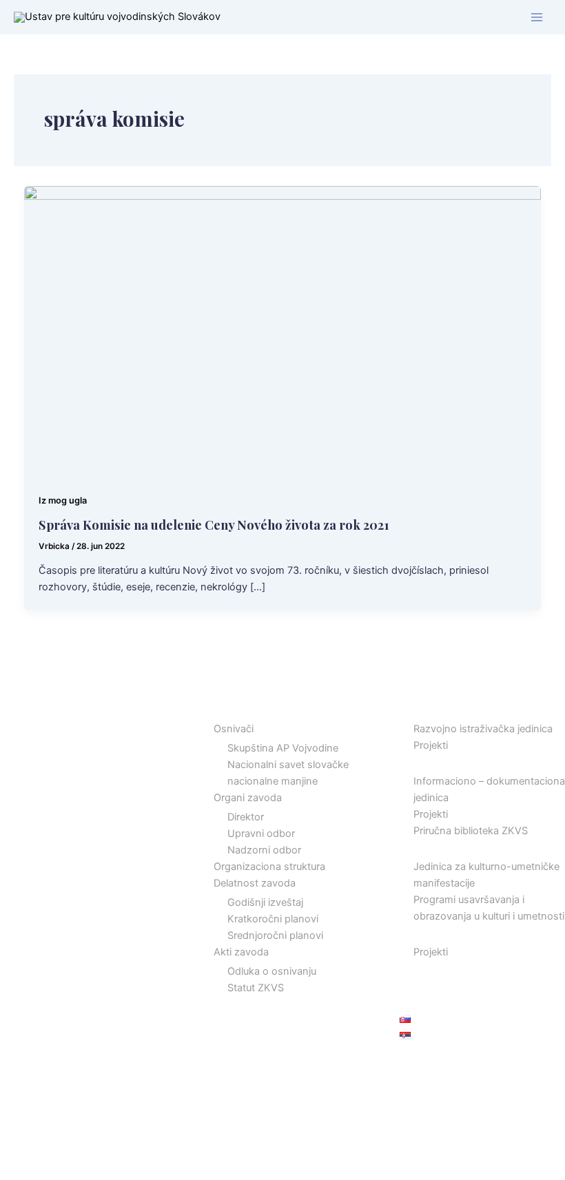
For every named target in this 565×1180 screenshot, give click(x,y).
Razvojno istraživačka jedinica (483, 729)
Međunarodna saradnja (454, 933)
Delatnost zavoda (255, 883)
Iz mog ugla (63, 500)
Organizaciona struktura (269, 866)
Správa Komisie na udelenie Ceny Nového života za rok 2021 (214, 524)
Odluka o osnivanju (271, 971)
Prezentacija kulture (445, 847)
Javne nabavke (435, 985)
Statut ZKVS (255, 988)
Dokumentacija (434, 762)
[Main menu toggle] (536, 17)
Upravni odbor (261, 833)
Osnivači (234, 729)
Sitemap (419, 1001)
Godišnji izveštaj (265, 902)
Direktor (245, 817)
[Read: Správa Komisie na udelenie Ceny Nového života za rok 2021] (283, 330)
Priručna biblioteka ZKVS (470, 831)
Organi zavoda (248, 797)
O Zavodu (222, 710)
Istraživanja (426, 710)
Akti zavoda (241, 952)
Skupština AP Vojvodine (282, 748)
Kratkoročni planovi (272, 919)
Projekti (430, 745)
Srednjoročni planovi (275, 935)
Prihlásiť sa (425, 1064)
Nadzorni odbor (264, 850)
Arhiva (414, 968)
